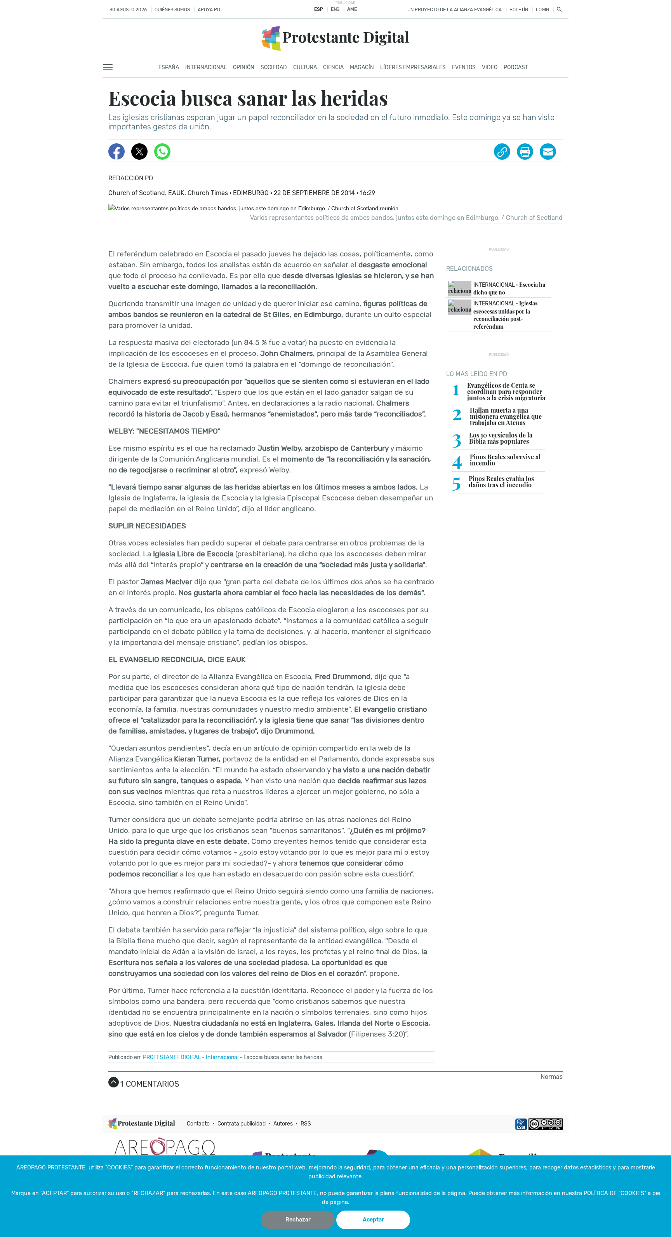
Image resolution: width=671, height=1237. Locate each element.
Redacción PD (130, 178)
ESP (318, 9)
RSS (306, 1123)
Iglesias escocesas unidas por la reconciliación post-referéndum (505, 315)
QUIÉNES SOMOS (172, 9)
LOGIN (542, 9)
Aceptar (373, 1219)
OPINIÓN (243, 67)
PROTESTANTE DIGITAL (172, 1057)
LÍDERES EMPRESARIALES (413, 67)
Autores (283, 1123)
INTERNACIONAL (206, 67)
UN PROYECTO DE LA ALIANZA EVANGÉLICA (454, 9)
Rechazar (298, 1219)
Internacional (222, 1057)
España (168, 67)
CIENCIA (333, 67)
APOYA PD (209, 9)
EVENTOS (464, 67)
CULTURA (305, 67)
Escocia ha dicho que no (509, 288)
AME (351, 9)
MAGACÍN (362, 67)
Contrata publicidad (241, 1123)
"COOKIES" (119, 1167)
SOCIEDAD (274, 67)
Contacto (198, 1123)
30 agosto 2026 (128, 9)
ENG (335, 9)
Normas (552, 1076)
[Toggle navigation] (110, 68)
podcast (516, 67)
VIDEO (489, 67)
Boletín (518, 9)
